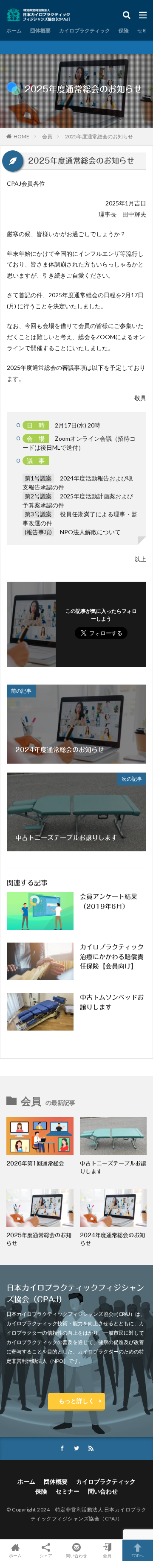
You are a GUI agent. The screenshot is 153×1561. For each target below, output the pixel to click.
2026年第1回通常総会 (35, 1163)
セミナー (67, 1491)
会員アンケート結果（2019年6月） (108, 901)
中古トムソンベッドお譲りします (112, 1002)
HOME (21, 136)
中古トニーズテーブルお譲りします (113, 1168)
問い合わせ (103, 1491)
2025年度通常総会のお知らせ (99, 136)
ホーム (14, 30)
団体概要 (40, 30)
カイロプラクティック (84, 30)
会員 (47, 136)
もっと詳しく (76, 1400)
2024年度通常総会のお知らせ (112, 1240)
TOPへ (138, 1555)
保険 (124, 30)
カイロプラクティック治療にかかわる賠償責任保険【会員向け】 (112, 956)
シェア (46, 1555)
